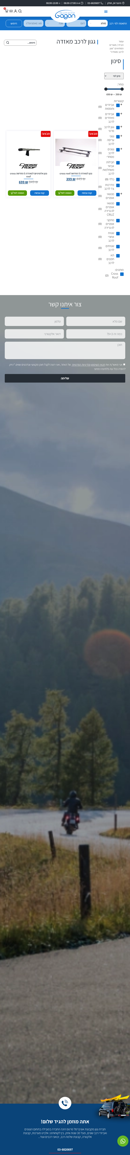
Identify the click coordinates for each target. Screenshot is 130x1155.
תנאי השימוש (98, 365)
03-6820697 (65, 1149)
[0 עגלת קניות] (6, 11)
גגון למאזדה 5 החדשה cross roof (76, 173)
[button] (106, 11)
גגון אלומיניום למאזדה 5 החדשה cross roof (28, 175)
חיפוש (14, 23)
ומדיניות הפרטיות (81, 365)
